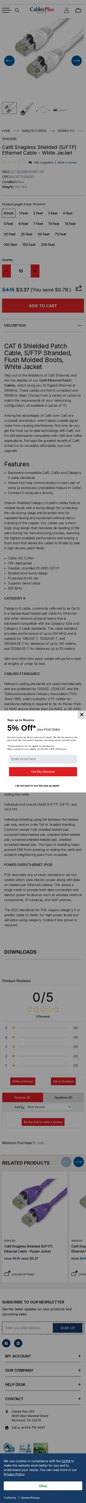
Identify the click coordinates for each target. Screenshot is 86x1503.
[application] (43, 1478)
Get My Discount (42, 771)
